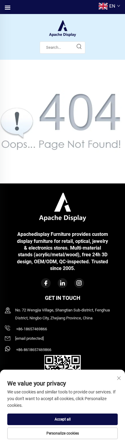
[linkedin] (62, 283)
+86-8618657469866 (33, 349)
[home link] (62, 28)
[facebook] (46, 283)
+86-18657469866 (31, 329)
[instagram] (79, 283)
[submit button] (79, 47)
